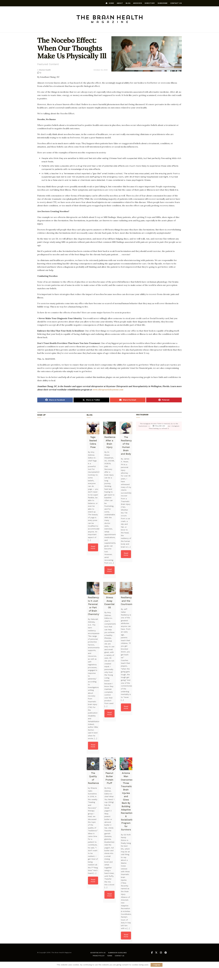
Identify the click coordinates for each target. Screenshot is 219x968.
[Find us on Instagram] (161, 952)
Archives (137, 3)
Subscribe (163, 3)
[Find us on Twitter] (156, 952)
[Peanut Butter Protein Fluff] (109, 763)
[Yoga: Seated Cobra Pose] (93, 428)
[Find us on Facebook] (152, 952)
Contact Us (176, 3)
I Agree (156, 965)
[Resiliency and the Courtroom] (126, 588)
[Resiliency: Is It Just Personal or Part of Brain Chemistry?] (93, 588)
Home (111, 3)
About (120, 3)
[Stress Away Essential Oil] (109, 588)
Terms (109, 956)
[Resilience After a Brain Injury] (109, 428)
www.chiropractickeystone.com (107, 389)
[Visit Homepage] (110, 19)
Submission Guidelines (117, 953)
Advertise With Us (97, 953)
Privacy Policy (98, 956)
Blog (128, 3)
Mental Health (45, 70)
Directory (150, 3)
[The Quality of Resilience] (93, 763)
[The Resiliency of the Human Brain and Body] (126, 428)
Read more (93, 547)
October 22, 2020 (101, 70)
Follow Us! (159, 426)
